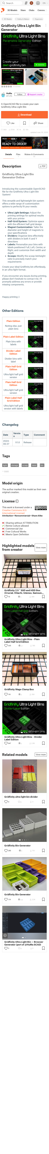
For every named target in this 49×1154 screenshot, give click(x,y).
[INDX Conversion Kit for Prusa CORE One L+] (24, 143)
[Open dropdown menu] (46, 25)
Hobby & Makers (23, 19)
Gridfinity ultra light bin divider (21, 796)
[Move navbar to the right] (46, 10)
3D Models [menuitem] (12, 10)
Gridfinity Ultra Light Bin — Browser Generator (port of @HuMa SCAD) (23, 943)
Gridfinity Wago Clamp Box (19, 689)
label (34, 465)
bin (42, 465)
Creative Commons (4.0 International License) (22, 513)
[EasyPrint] (26, 3)
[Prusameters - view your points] (31, 3)
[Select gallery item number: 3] (26, 634)
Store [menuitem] (23, 10)
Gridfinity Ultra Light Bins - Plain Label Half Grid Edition (22, 640)
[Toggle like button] (6, 596)
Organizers (39, 19)
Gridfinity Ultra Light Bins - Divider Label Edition (23, 738)
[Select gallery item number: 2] (25, 586)
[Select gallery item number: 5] (28, 839)
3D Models (8, 19)
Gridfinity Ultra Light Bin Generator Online (18, 175)
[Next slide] (45, 77)
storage (14, 465)
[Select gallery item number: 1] (23, 586)
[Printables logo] (2, 10)
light (5, 465)
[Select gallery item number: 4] (26, 839)
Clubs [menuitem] (31, 10)
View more (41, 547)
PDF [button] (44, 166)
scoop (25, 465)
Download (26, 114)
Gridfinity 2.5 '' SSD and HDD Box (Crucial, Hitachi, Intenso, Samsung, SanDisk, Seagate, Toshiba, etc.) (24, 591)
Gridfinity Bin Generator (17, 845)
